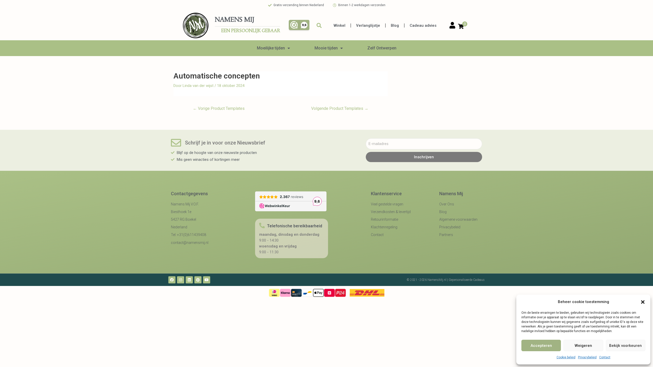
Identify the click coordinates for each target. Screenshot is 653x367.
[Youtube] (206, 279)
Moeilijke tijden (271, 48)
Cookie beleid (566, 357)
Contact (604, 357)
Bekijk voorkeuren (625, 345)
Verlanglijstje (368, 25)
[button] (642, 302)
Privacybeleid (587, 357)
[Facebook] (171, 279)
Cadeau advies (423, 25)
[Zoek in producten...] (319, 25)
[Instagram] (180, 279)
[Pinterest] (198, 279)
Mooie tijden (326, 48)
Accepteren (541, 345)
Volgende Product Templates (339, 108)
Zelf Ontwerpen (381, 48)
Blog (395, 25)
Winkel (339, 25)
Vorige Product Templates (219, 108)
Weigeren (583, 345)
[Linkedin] (189, 279)
